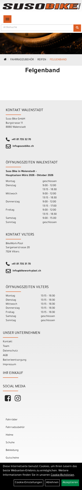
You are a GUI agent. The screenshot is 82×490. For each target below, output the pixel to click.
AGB (5, 355)
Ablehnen (52, 482)
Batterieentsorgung (14, 360)
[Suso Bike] (41, 6)
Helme (9, 435)
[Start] (5, 59)
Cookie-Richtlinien (62, 475)
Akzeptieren (70, 482)
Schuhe (10, 442)
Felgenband (58, 59)
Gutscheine (12, 458)
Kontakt (7, 341)
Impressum (9, 364)
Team (6, 346)
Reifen (41, 59)
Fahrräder (12, 419)
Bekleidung (12, 450)
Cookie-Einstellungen (28, 482)
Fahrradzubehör (22, 59)
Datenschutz (10, 351)
